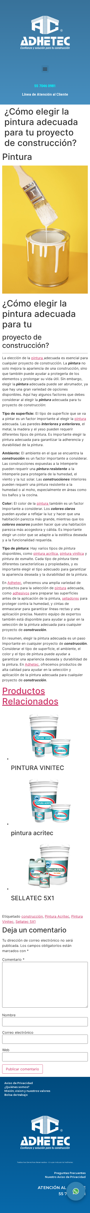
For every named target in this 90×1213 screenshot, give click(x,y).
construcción (32, 916)
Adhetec (14, 582)
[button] (45, 69)
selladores (70, 598)
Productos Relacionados (30, 696)
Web (5, 1050)
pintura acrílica (45, 553)
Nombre (9, 1015)
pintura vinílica (72, 553)
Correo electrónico (17, 1032)
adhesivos (21, 593)
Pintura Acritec (57, 916)
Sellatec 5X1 (26, 921)
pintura (37, 358)
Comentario (13, 959)
